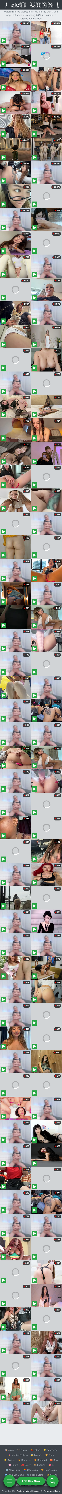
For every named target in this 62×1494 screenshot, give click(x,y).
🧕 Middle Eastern (18, 1455)
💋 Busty (26, 1465)
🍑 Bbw (54, 1460)
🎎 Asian (9, 1450)
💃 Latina (35, 1450)
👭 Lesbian (39, 1465)
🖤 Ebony (22, 1450)
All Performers (47, 1491)
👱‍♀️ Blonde (9, 1460)
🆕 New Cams (13, 1470)
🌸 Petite (13, 1465)
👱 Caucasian (50, 1450)
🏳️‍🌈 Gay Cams (31, 1470)
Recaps (35, 1491)
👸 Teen (49, 1455)
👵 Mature (36, 1455)
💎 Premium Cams (14, 1474)
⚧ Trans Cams (49, 1470)
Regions (20, 1491)
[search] (52, 1481)
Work (28, 1491)
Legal (57, 1491)
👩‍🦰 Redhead (40, 1460)
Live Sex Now (31, 1481)
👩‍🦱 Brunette (24, 1460)
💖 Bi (51, 1465)
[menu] (9, 1481)
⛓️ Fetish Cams (35, 1474)
